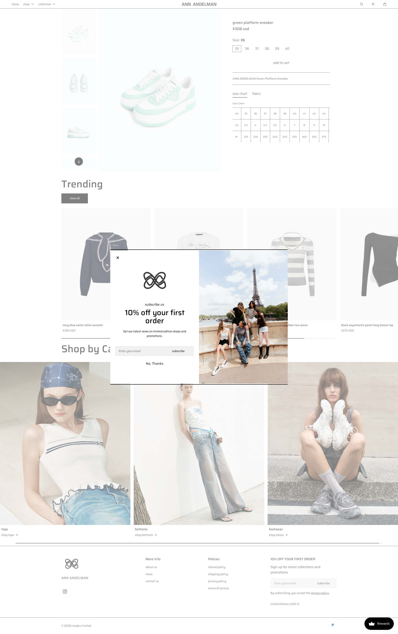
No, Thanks (154, 363)
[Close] (118, 258)
